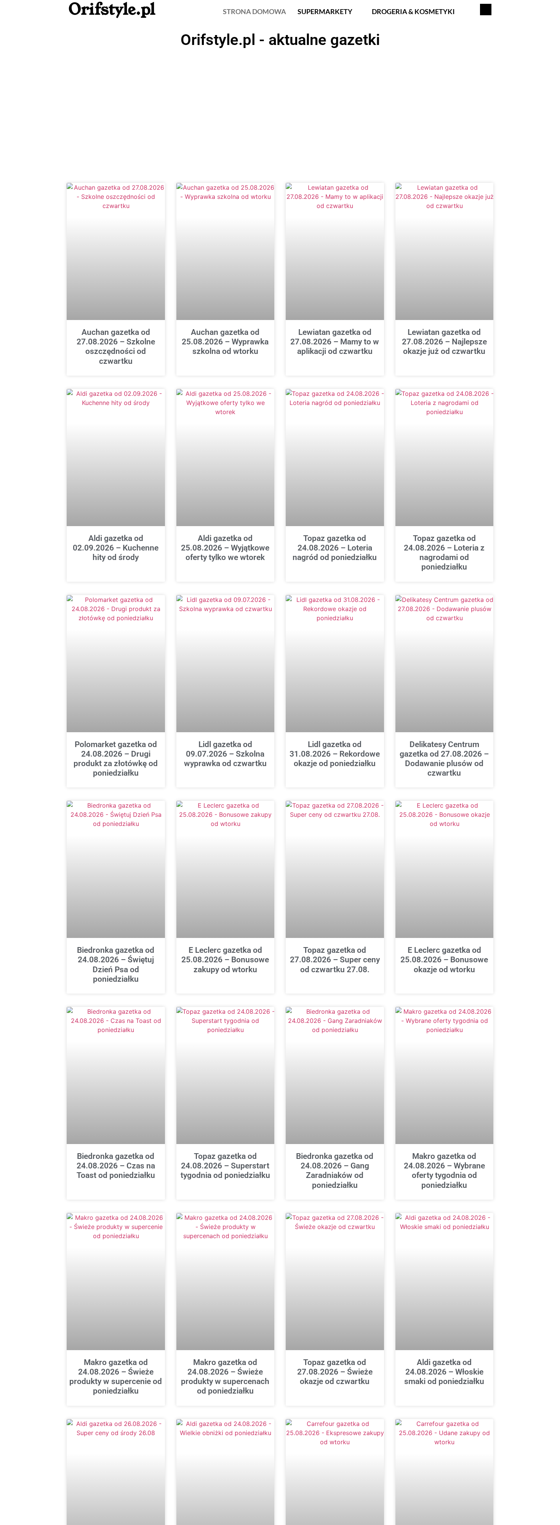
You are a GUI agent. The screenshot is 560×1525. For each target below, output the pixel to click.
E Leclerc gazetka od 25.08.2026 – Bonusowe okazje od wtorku (444, 960)
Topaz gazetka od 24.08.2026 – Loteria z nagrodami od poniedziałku (444, 553)
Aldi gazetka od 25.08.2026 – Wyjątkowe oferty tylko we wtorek (225, 548)
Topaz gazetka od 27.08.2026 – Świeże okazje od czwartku (335, 1372)
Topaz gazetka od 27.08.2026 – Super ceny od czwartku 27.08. (335, 960)
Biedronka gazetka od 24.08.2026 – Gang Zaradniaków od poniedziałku (334, 1171)
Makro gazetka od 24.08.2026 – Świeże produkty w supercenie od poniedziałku (115, 1377)
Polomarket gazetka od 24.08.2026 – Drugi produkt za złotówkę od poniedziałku (116, 759)
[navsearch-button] (485, 9)
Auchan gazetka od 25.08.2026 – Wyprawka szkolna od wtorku (225, 342)
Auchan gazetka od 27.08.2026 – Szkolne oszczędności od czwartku (116, 347)
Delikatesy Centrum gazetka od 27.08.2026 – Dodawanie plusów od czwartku (444, 759)
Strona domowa (254, 11)
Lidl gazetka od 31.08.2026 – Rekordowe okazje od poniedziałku (335, 754)
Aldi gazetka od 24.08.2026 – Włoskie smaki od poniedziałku (444, 1372)
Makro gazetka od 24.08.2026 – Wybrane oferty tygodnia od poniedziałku (444, 1171)
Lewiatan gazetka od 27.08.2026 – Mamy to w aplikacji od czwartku (334, 342)
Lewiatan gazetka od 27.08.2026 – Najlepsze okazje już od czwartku (444, 342)
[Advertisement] (280, 108)
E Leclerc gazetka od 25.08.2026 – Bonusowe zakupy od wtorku (225, 960)
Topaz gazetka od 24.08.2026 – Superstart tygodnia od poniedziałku (225, 1166)
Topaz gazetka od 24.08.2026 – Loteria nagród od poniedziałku (335, 548)
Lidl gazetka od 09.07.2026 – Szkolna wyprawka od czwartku (225, 754)
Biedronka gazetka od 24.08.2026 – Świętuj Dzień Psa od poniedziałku (115, 965)
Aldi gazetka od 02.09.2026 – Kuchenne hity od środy (115, 548)
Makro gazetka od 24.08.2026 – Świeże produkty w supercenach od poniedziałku (225, 1377)
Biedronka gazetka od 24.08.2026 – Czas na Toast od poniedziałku (116, 1166)
